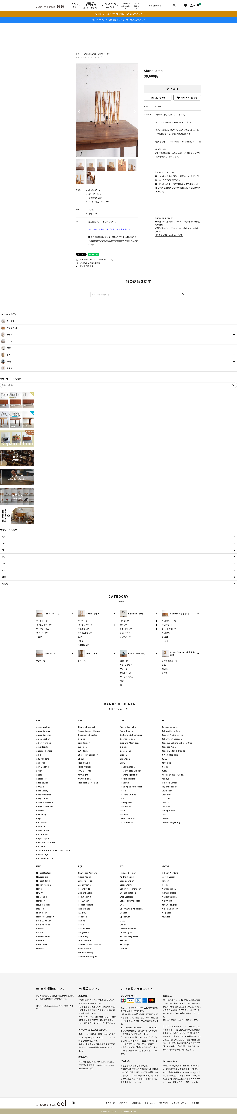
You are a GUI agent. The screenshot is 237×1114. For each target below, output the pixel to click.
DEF (4, 543)
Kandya (165, 778)
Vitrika (165, 884)
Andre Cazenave (44, 734)
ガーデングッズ (126, 676)
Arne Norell (42, 746)
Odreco (40, 948)
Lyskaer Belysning (171, 822)
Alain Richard (85, 948)
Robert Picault (85, 904)
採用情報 (195, 1103)
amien (39, 770)
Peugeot (82, 916)
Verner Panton (85, 892)
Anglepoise (42, 778)
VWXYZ (5, 583)
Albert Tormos (43, 742)
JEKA (164, 758)
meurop (40, 908)
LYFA (164, 814)
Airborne (40, 762)
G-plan (123, 746)
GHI (3, 550)
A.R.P (39, 754)
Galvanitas (125, 750)
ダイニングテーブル (44, 625)
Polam (81, 924)
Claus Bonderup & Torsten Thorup (53, 850)
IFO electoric (126, 822)
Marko (39, 888)
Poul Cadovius (85, 896)
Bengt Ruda (42, 798)
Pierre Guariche (128, 726)
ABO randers (42, 758)
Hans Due (124, 782)
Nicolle (39, 932)
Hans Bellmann (127, 766)
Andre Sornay (43, 730)
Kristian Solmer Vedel (173, 774)
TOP (77, 57)
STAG (122, 920)
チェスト (165, 636)
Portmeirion (84, 928)
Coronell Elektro (44, 858)
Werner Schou (169, 888)
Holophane (125, 806)
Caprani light (43, 854)
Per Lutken (83, 900)
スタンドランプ (126, 629)
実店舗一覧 (110, 1103)
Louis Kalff (167, 790)
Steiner (124, 924)
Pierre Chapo (42, 830)
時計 (122, 680)
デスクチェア (83, 629)
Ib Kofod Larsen (169, 782)
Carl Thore (41, 846)
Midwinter (41, 912)
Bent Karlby (42, 790)
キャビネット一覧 (169, 621)
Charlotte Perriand (88, 872)
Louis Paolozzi (85, 880)
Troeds (123, 940)
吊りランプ (124, 621)
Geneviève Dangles (87, 734)
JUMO (165, 770)
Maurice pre (42, 876)
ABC (4, 536)
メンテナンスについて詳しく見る (169, 235)
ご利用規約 (136, 1103)
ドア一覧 (82, 660)
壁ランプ (123, 625)
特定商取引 (163, 1103)
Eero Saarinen (127, 880)
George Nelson (127, 738)
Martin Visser (168, 876)
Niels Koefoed (43, 924)
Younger (166, 916)
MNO (4, 563)
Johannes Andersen (172, 738)
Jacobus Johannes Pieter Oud (177, 742)
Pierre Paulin (84, 876)
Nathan (40, 928)
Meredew (40, 900)
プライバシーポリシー (180, 1103)
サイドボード (167, 625)
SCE (122, 904)
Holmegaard (126, 802)
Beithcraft (41, 822)
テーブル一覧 (42, 621)
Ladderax (166, 794)
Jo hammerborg (170, 726)
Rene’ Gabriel (126, 730)
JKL (3, 556)
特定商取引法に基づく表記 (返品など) (94, 259)
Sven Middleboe (128, 892)
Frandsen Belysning (88, 782)
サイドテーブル (42, 632)
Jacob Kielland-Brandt (173, 750)
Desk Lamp (92, 57)
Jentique (166, 762)
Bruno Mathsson (44, 802)
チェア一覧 (83, 621)
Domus (81, 738)
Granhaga (125, 758)
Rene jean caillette (45, 842)
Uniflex (123, 948)
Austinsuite (42, 782)
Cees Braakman (44, 794)
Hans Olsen (42, 944)
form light (83, 774)
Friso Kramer (84, 766)
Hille (122, 798)
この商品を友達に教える (88, 262)
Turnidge (124, 944)
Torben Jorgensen (129, 936)
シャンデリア (125, 632)
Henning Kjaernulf (129, 774)
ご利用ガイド (123, 1103)
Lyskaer (165, 818)
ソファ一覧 (40, 660)
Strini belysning (128, 928)
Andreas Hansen (44, 750)
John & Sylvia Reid (171, 730)
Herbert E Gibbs (128, 794)
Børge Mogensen (44, 806)
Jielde (165, 766)
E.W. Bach (83, 750)
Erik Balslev (84, 742)
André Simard (127, 876)
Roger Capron (43, 838)
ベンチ (81, 640)
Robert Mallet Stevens (89, 944)
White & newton (170, 908)
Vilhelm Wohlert (170, 872)
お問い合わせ (157, 97)
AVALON (40, 786)
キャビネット (167, 632)
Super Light (126, 932)
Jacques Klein (169, 746)
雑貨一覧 (124, 660)
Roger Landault (169, 786)
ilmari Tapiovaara (129, 818)
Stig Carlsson (127, 896)
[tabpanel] (107, 110)
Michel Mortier (43, 872)
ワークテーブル (42, 629)
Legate (165, 802)
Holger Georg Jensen (130, 770)
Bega (38, 818)
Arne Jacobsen (43, 726)
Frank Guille (84, 762)
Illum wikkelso (169, 892)
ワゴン (164, 664)
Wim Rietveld (84, 940)
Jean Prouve (84, 884)
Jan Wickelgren (169, 904)
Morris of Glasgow (45, 916)
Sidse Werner (126, 884)
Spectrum (125, 916)
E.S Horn (82, 746)
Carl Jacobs (42, 834)
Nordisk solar (43, 936)
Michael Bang (43, 880)
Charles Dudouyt (86, 726)
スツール (82, 636)
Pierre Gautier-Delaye (89, 730)
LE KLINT (166, 798)
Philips (81, 920)
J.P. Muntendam (170, 754)
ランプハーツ (125, 636)
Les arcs (166, 806)
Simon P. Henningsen (130, 888)
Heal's (123, 790)
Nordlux (40, 940)
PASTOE (82, 912)
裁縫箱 (165, 668)
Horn (122, 810)
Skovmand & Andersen (131, 908)
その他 (164, 672)
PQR (4, 570)
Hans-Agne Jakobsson (131, 786)
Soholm (124, 912)
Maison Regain (43, 884)
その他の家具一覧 (169, 660)
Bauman (40, 810)
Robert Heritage (128, 778)
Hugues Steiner (128, 872)
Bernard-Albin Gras (129, 742)
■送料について (109, 221)
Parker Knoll (84, 908)
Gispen (123, 754)
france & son (84, 778)
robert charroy (85, 952)
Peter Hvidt (84, 888)
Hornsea (124, 814)
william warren (169, 896)
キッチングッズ (126, 664)
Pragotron (83, 932)
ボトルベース (125, 672)
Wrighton (167, 912)
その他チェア (83, 644)
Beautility (41, 814)
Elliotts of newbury (88, 754)
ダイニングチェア (85, 625)
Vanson (165, 880)
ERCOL (81, 758)
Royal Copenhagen (87, 956)
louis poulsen (168, 810)
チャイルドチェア (85, 632)
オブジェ (123, 668)
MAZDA (39, 892)
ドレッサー (166, 640)
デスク (39, 636)
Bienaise (40, 826)
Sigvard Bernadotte (130, 900)
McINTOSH (41, 896)
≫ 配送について (51, 1005)
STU (4, 577)
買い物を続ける (84, 265)
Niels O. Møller (43, 920)
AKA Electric (42, 766)
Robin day (83, 936)
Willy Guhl (167, 900)
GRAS (122, 762)
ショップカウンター (170, 629)
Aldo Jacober (43, 738)
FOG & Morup (84, 770)
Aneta (39, 774)
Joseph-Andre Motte (172, 734)
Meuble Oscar (43, 904)
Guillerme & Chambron (131, 734)
